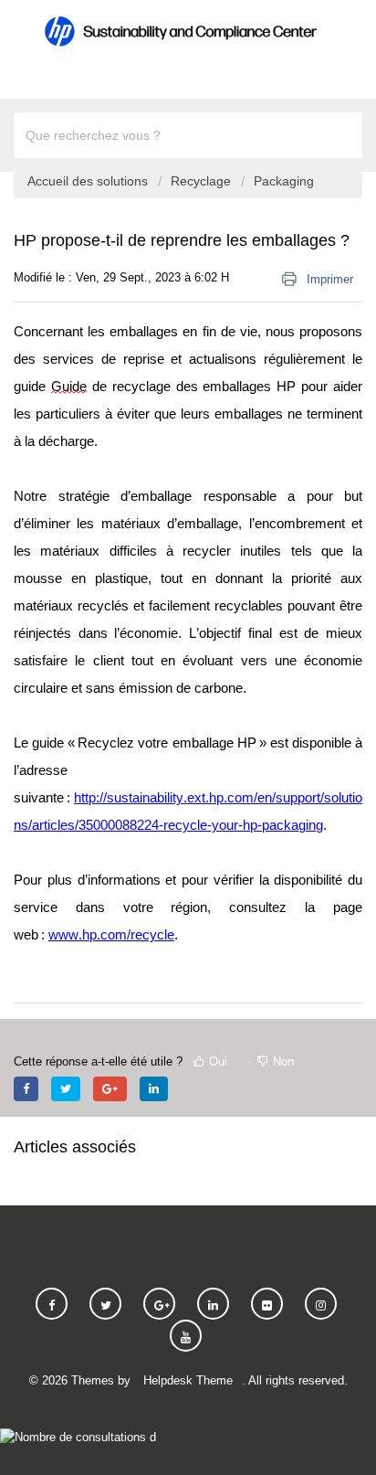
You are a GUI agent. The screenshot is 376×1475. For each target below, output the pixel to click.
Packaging (284, 181)
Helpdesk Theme (188, 1380)
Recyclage (203, 181)
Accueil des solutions (89, 181)
